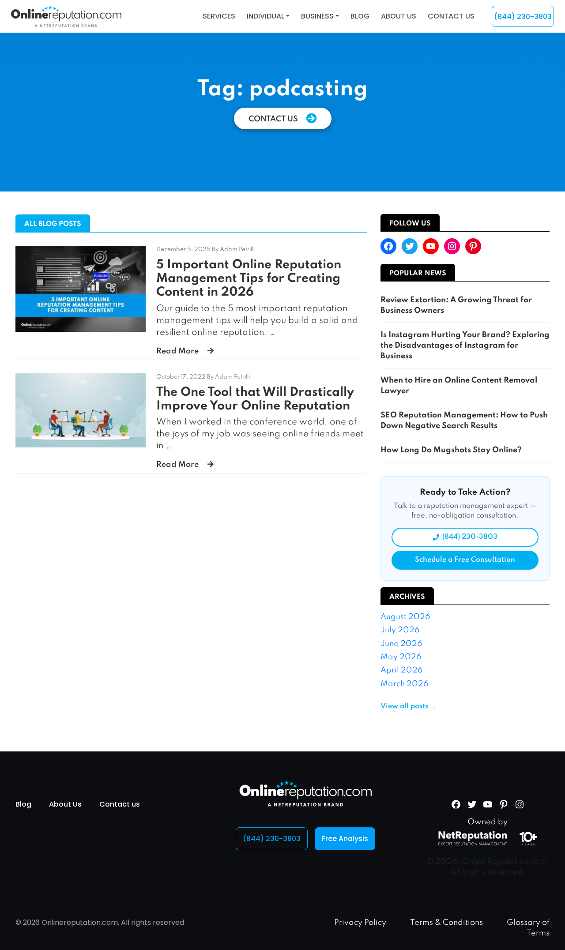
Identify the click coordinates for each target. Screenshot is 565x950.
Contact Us (274, 119)
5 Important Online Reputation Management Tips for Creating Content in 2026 (248, 279)
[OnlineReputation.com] (66, 16)
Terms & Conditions (446, 923)
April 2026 (401, 670)
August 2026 (405, 617)
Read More (177, 351)
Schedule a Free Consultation (465, 559)
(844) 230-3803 (523, 16)
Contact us (451, 16)
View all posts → (408, 706)
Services (219, 16)
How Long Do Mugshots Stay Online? (451, 450)
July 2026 (400, 630)
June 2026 (401, 644)
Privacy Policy (360, 923)
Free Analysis (345, 839)
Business (317, 16)
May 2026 (401, 657)
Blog (359, 16)
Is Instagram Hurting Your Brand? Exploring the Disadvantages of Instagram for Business (465, 345)
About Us (398, 16)
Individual (265, 16)
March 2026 (404, 684)
